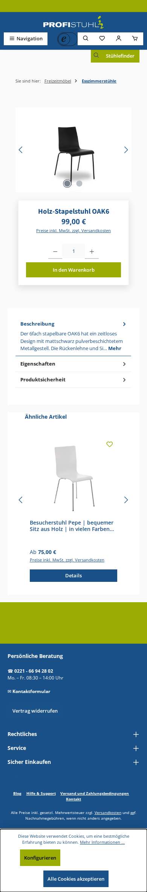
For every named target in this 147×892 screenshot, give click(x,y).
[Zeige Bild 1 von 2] (67, 184)
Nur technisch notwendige (97, 857)
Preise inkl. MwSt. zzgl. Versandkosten (73, 230)
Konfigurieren (40, 857)
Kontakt (73, 799)
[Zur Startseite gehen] (73, 22)
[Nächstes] (126, 150)
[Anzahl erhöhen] (92, 251)
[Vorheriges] (21, 150)
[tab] (73, 336)
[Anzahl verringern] (55, 251)
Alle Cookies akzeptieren (75, 878)
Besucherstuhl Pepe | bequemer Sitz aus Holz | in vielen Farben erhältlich (71, 525)
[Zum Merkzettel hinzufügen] (109, 445)
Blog (17, 793)
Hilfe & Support (41, 793)
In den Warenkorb (74, 269)
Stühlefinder (120, 55)
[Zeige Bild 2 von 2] (80, 184)
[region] (73, 149)
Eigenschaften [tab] (37, 363)
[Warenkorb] (135, 38)
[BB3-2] (73, 149)
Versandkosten (108, 812)
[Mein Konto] (118, 38)
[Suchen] (86, 38)
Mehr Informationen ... (102, 842)
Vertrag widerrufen (35, 710)
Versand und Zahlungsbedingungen (94, 793)
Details (73, 575)
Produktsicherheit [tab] (43, 379)
